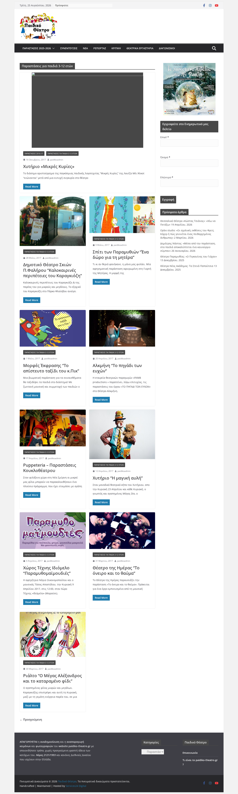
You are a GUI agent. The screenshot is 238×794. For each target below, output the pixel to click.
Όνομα (165, 157)
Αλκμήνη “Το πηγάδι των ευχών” (117, 368)
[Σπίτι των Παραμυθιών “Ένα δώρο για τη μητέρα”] (122, 214)
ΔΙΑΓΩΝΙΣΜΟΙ (167, 48)
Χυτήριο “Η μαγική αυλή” (118, 478)
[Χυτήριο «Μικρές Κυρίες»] (87, 110)
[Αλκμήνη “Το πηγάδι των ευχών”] (122, 328)
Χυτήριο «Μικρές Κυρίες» (48, 166)
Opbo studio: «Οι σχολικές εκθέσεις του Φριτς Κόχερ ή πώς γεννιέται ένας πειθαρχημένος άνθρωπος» (187, 234)
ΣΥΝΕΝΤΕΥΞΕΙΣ (68, 48)
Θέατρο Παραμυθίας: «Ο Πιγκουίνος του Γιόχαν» (188, 256)
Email (164, 137)
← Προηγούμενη (31, 719)
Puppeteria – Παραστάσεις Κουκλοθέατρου (49, 467)
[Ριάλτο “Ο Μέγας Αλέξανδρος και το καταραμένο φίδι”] (53, 634)
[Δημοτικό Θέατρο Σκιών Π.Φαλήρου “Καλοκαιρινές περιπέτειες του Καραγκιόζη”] (53, 221)
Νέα (85, 48)
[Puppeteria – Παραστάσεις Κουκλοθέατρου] (53, 428)
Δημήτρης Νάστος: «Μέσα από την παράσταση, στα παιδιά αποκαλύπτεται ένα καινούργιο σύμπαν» (188, 247)
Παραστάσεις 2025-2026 (36, 48)
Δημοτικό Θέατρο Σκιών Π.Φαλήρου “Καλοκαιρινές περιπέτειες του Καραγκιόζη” (52, 270)
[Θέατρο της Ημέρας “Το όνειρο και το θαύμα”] (122, 530)
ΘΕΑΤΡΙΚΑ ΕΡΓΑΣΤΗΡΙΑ (139, 48)
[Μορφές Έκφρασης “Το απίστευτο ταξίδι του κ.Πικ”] (53, 328)
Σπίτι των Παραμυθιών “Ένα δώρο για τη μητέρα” (121, 254)
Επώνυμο (166, 177)
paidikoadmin (56, 159)
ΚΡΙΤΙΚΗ (116, 48)
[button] (53, 48)
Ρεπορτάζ (99, 48)
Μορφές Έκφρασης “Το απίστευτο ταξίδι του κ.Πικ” (51, 368)
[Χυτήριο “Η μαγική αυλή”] (122, 434)
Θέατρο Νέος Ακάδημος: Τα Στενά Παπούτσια (186, 266)
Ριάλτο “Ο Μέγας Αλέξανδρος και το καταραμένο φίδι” (52, 678)
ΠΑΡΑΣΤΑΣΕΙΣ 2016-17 (34, 153)
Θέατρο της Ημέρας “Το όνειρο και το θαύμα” (116, 570)
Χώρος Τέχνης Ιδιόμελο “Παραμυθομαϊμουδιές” (47, 570)
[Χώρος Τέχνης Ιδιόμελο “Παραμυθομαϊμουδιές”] (53, 530)
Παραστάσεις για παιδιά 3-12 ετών (62, 153)
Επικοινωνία (190, 752)
